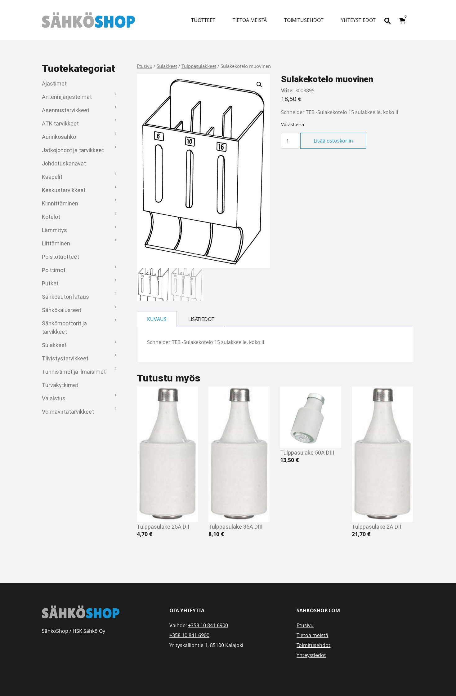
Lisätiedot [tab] (201, 319)
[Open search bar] (387, 20)
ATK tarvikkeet (60, 123)
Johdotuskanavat (64, 163)
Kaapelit (52, 177)
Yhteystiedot (358, 20)
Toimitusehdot (304, 20)
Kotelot (51, 217)
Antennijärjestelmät (67, 97)
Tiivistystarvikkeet (65, 358)
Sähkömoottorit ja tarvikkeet (64, 327)
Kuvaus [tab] (157, 319)
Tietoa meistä (250, 20)
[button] (259, 84)
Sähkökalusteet (61, 310)
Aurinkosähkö (59, 137)
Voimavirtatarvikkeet (68, 411)
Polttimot (53, 270)
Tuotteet (203, 20)
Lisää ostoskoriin (333, 140)
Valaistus (53, 398)
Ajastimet (54, 83)
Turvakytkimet (60, 385)
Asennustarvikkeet (65, 110)
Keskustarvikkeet (64, 190)
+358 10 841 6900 (208, 625)
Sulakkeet (54, 345)
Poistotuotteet (60, 256)
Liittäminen (56, 243)
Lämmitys (54, 230)
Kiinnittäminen (60, 203)
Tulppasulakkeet (198, 66)
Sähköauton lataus (65, 296)
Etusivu (144, 66)
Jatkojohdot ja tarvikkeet (73, 150)
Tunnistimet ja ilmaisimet (74, 371)
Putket (50, 283)
